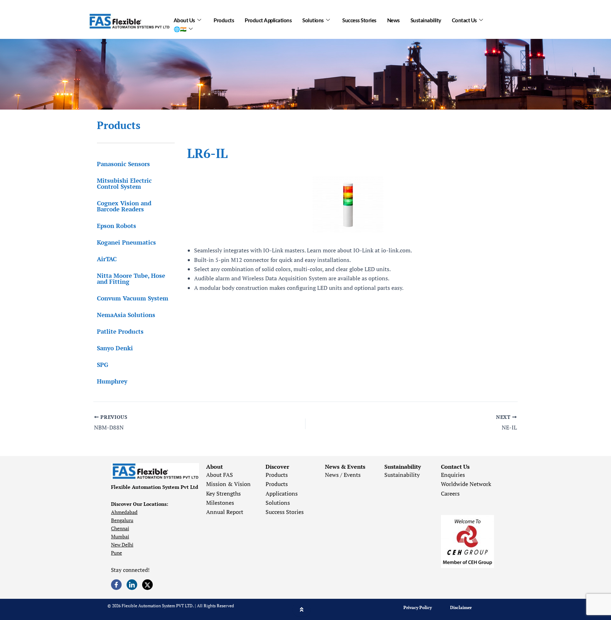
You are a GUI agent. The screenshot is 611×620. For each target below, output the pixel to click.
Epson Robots (116, 226)
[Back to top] (301, 609)
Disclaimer (461, 607)
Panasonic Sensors (123, 164)
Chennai (120, 528)
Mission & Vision (228, 484)
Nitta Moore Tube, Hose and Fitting (131, 278)
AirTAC (107, 259)
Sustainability (426, 20)
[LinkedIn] (132, 584)
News (393, 20)
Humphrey (112, 381)
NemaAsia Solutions (126, 315)
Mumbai (120, 536)
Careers (450, 493)
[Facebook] (116, 584)
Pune (116, 552)
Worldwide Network (466, 484)
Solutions (313, 20)
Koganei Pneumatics (126, 242)
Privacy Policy (417, 607)
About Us (184, 20)
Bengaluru (122, 520)
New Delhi (122, 544)
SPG (102, 365)
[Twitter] (147, 584)
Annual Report (224, 512)
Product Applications (268, 20)
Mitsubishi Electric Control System (124, 183)
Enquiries (453, 475)
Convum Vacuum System (132, 298)
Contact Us (464, 20)
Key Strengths (223, 493)
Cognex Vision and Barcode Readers (124, 206)
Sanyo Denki (115, 348)
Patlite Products (120, 331)
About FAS (219, 475)
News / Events (343, 475)
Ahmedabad (124, 512)
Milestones (220, 503)
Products (224, 20)
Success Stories (359, 20)
